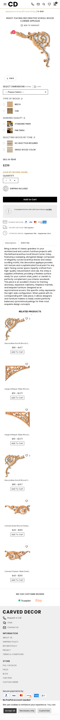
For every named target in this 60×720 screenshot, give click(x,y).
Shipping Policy (10, 641)
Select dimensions (22, 86)
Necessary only (27, 710)
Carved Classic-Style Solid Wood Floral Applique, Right (29, 571)
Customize (44, 710)
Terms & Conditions (13, 654)
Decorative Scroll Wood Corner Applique (23, 343)
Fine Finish (19, 130)
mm (39, 87)
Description (10, 243)
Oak (17, 111)
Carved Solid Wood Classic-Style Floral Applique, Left (28, 525)
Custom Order (10, 682)
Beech (18, 104)
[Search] (43, 4)
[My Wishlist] (49, 4)
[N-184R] (30, 48)
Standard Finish (23, 123)
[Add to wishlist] (26, 318)
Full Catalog (10, 665)
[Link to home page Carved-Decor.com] (30, 613)
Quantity (8, 175)
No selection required (26, 143)
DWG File (25, 243)
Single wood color (25, 149)
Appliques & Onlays (14, 11)
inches (28, 87)
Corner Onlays (30, 11)
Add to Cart (30, 199)
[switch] (34, 86)
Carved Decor (11, 4)
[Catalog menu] (5, 4)
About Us (7, 637)
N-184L (49, 209)
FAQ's (5, 669)
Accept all (10, 710)
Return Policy (10, 646)
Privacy (7, 650)
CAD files (7, 678)
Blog (5, 673)
